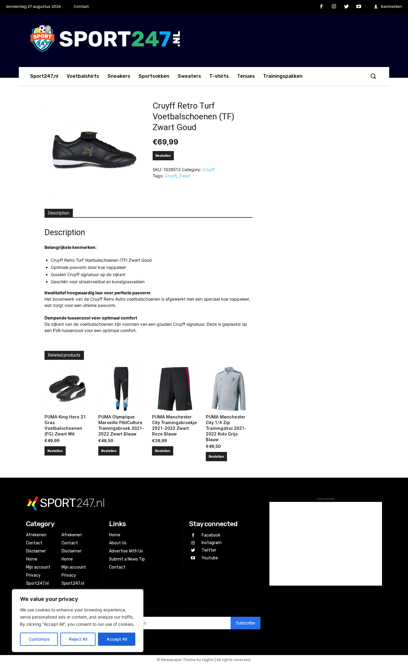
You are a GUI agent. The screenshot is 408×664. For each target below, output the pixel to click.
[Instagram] (334, 7)
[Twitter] (346, 7)
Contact (34, 543)
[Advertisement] (325, 544)
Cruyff (209, 169)
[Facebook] (321, 7)
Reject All (78, 639)
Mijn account (38, 567)
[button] (373, 76)
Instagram (212, 542)
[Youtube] (358, 7)
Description (58, 213)
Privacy (33, 575)
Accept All (117, 639)
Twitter (209, 550)
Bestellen (163, 155)
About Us (118, 543)
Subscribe (245, 623)
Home (31, 559)
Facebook (211, 535)
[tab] (59, 213)
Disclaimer (36, 551)
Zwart (184, 175)
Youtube (210, 558)
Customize (39, 639)
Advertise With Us (126, 551)
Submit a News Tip (127, 559)
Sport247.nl (37, 583)
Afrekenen (36, 534)
